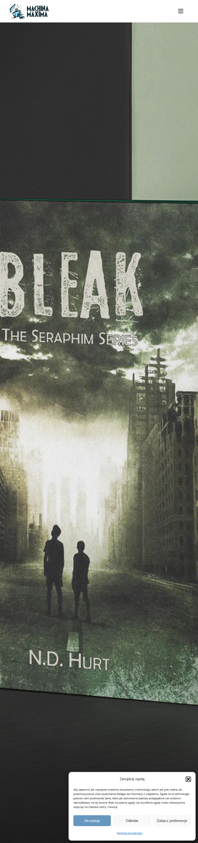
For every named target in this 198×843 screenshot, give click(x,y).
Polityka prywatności (129, 833)
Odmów (132, 821)
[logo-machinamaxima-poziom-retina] (29, 5)
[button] (188, 779)
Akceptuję (92, 821)
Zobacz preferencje (172, 821)
